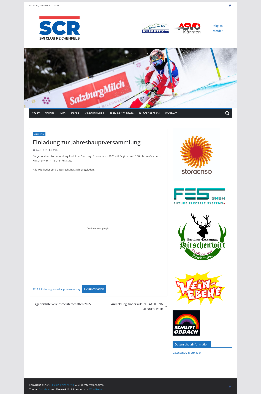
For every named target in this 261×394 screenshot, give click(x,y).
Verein (49, 113)
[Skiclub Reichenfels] (130, 50)
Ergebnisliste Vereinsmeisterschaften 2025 (62, 304)
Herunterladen (94, 289)
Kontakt (171, 113)
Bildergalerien (149, 113)
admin (54, 149)
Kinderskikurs (94, 113)
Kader (75, 113)
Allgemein (39, 134)
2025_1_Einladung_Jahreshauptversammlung (56, 289)
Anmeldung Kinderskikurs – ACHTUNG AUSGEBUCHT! (137, 306)
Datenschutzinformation (187, 352)
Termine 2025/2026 (122, 113)
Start (36, 113)
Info (63, 113)
